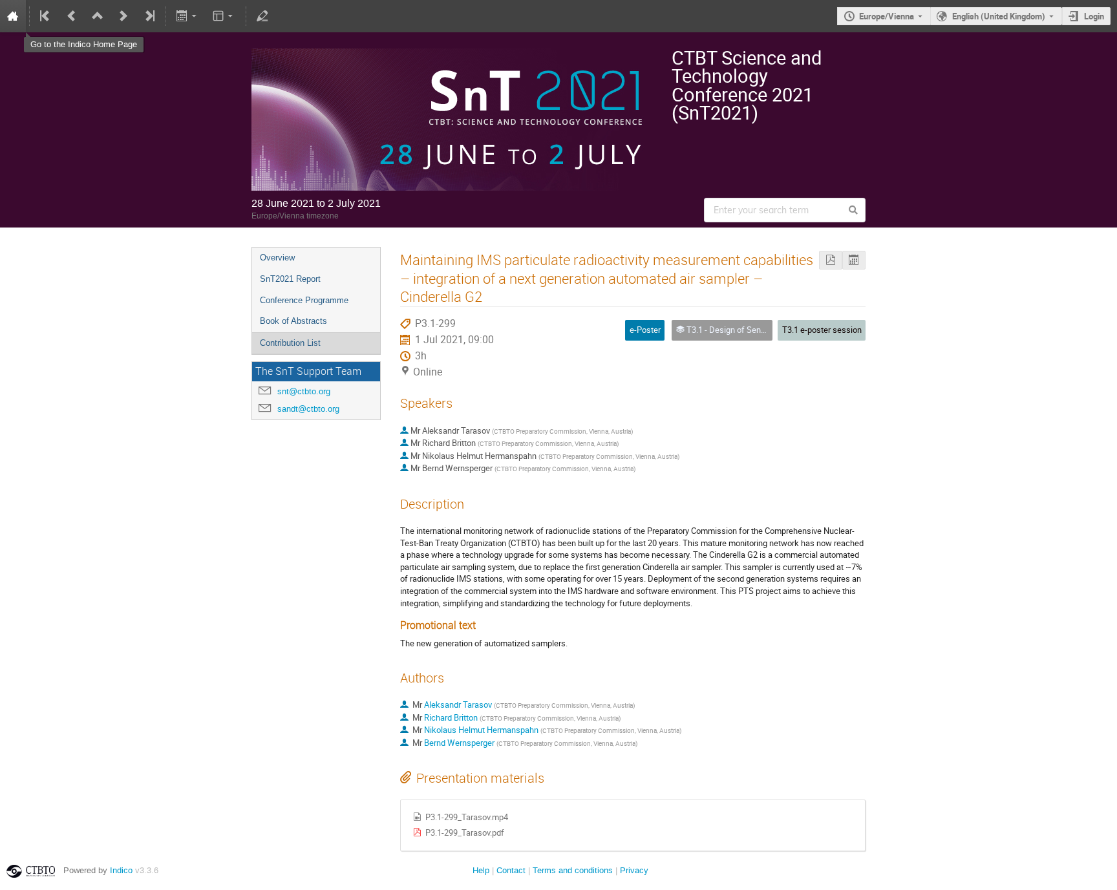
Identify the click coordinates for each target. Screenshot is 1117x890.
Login (1094, 16)
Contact (511, 870)
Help (481, 870)
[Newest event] (149, 16)
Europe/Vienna (886, 16)
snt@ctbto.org (303, 391)
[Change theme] (224, 16)
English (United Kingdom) (998, 16)
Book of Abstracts (293, 321)
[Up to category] (98, 16)
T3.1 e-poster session (822, 329)
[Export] (187, 16)
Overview (277, 257)
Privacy (634, 870)
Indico (121, 870)
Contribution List (290, 343)
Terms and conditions (573, 870)
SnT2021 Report (290, 279)
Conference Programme (304, 300)
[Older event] (72, 16)
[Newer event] (123, 16)
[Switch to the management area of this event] (262, 16)
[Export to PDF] (830, 260)
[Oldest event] (46, 16)
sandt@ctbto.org (308, 408)
